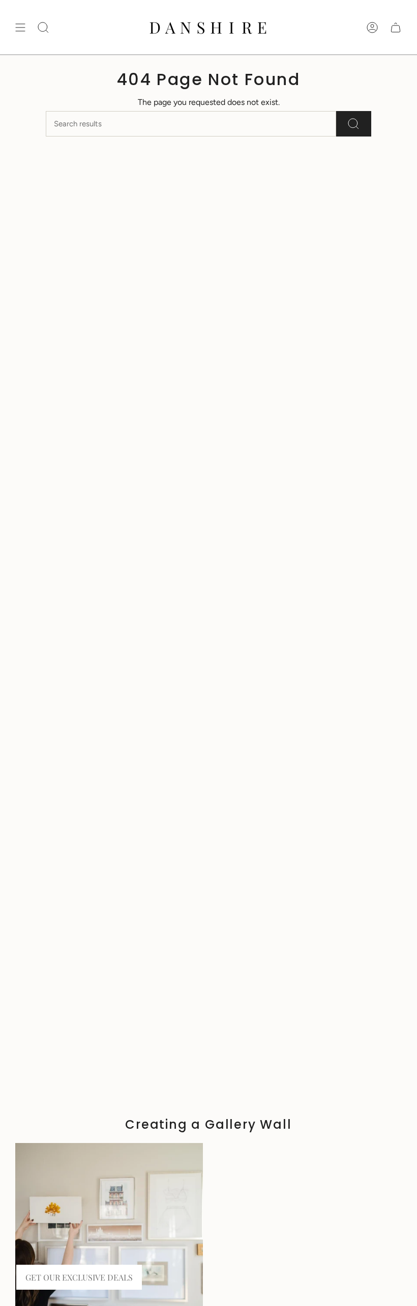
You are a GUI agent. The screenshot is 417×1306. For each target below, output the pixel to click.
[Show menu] (20, 27)
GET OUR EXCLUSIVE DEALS (79, 1277)
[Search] (353, 124)
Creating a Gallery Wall (208, 1124)
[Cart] (395, 27)
